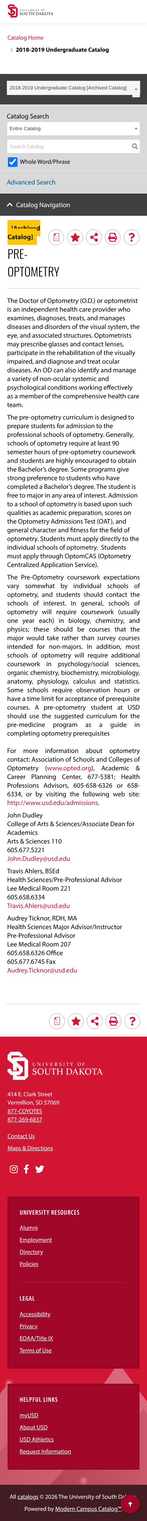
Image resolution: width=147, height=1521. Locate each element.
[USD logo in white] (55, 1078)
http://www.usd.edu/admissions (52, 802)
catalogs (27, 1497)
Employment (36, 1240)
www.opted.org (69, 768)
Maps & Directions (30, 1148)
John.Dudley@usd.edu (38, 858)
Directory (31, 1252)
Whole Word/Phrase (45, 162)
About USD (33, 1427)
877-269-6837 (25, 1119)
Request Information (45, 1451)
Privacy (29, 1326)
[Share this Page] (93, 237)
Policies (29, 1264)
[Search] (135, 146)
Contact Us (21, 1136)
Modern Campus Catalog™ (88, 1509)
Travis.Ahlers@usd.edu (38, 905)
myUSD (29, 1415)
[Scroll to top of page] (130, 1504)
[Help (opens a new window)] (131, 237)
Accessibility (35, 1314)
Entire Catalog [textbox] (25, 128)
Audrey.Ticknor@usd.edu (42, 970)
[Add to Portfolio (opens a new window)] (75, 237)
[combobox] (73, 88)
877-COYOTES (25, 1111)
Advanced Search (31, 182)
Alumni (29, 1228)
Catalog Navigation (43, 204)
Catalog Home (25, 37)
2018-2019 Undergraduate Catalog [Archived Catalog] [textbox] (68, 88)
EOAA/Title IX (36, 1338)
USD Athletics (37, 1439)
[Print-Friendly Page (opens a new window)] (112, 237)
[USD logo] (31, 12)
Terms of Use (36, 1350)
